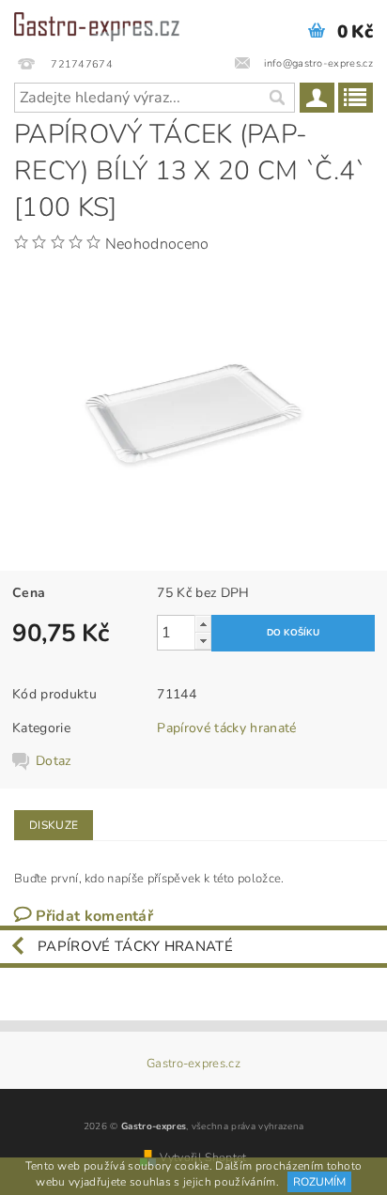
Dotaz (53, 761)
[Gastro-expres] (96, 24)
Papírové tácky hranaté (226, 728)
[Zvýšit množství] (202, 624)
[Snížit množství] (202, 641)
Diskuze (53, 825)
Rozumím (319, 1181)
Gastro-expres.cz (193, 1064)
